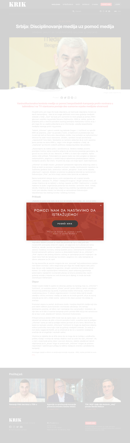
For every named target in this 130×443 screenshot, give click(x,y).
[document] (65, 221)
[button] (101, 205)
